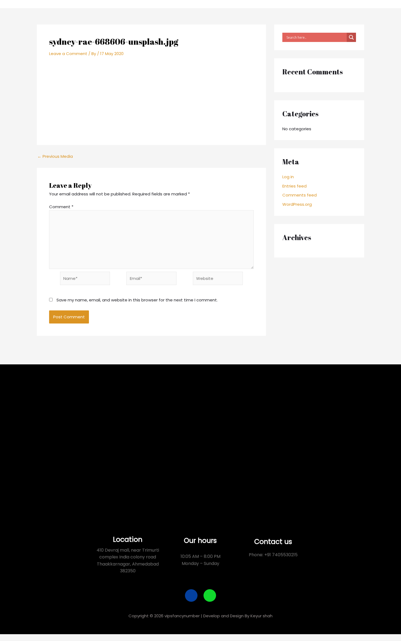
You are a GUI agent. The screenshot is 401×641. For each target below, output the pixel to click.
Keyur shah (261, 616)
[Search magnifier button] (351, 37)
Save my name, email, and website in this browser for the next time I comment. (137, 300)
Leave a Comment (68, 53)
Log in (288, 177)
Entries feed (294, 186)
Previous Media (55, 156)
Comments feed (299, 195)
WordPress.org (297, 204)
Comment (61, 207)
